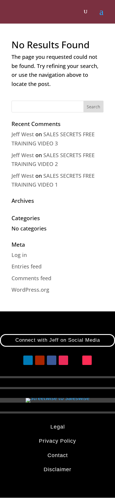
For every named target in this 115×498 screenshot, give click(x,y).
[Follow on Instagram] (63, 360)
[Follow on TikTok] (87, 360)
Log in (19, 254)
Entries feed (27, 266)
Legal (57, 427)
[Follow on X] (75, 360)
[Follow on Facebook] (51, 360)
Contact (57, 455)
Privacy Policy (57, 441)
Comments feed (31, 278)
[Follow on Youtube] (40, 360)
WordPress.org (30, 289)
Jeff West (23, 134)
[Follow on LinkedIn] (28, 360)
